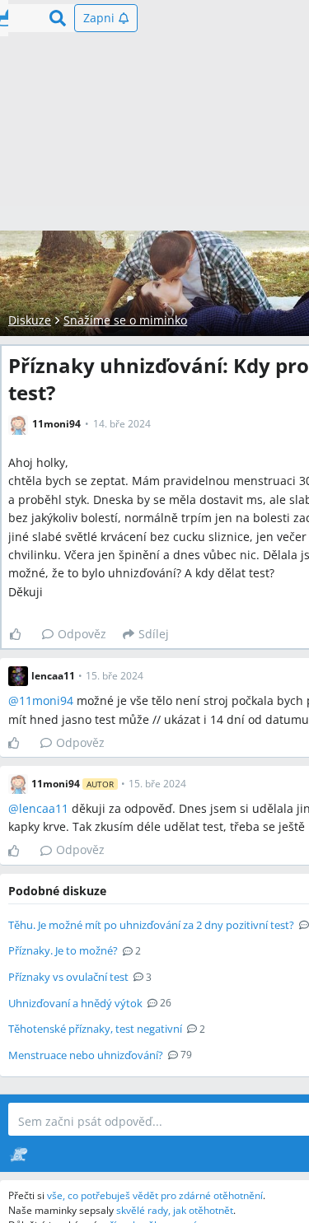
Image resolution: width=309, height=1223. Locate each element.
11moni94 (46, 700)
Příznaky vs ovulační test (68, 976)
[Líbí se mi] (22, 634)
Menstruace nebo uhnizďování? (85, 1055)
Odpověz (82, 634)
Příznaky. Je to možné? (63, 950)
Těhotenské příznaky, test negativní (95, 1028)
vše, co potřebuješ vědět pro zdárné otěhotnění (155, 1195)
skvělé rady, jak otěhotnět (174, 1210)
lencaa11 (43, 808)
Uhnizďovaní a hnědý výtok (75, 1003)
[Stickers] (18, 1154)
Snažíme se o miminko (125, 320)
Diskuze (29, 320)
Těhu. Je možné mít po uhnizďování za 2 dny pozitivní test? (151, 924)
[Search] (57, 18)
